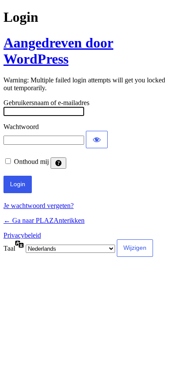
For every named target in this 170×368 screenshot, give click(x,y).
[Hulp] (58, 163)
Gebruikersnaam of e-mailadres (46, 102)
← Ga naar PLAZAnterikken (44, 220)
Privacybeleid (22, 235)
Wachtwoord (21, 126)
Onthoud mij (31, 161)
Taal (9, 248)
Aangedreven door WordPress (58, 51)
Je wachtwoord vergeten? (38, 205)
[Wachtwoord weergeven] (97, 139)
